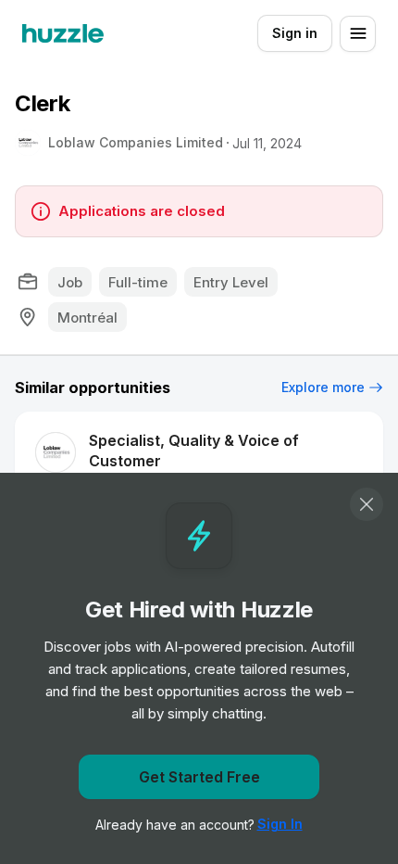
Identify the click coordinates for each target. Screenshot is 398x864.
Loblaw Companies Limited (135, 142)
